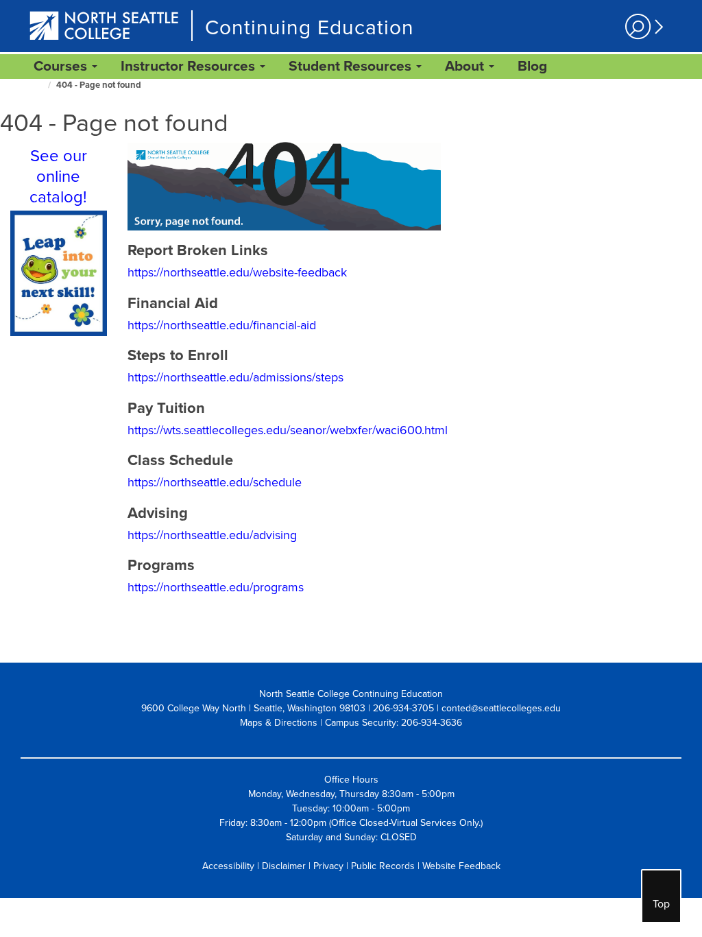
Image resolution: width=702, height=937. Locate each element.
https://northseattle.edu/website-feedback (237, 272)
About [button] (466, 66)
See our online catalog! (58, 176)
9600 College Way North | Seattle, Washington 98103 (253, 708)
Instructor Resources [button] (189, 66)
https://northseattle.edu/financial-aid (222, 325)
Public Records (383, 866)
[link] (532, 67)
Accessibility (228, 866)
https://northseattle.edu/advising (212, 535)
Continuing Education (309, 27)
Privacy (328, 866)
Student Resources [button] (352, 66)
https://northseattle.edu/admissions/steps (235, 377)
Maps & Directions (278, 722)
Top (661, 904)
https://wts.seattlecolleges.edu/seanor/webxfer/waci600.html (288, 430)
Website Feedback (461, 866)
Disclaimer (284, 866)
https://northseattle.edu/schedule (215, 482)
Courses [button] (62, 66)
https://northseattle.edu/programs (216, 587)
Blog (532, 66)
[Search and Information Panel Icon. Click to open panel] (642, 27)
